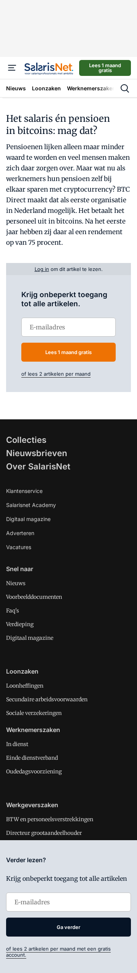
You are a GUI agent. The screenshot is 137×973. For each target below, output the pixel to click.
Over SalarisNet (38, 466)
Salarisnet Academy (31, 505)
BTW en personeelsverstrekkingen (49, 819)
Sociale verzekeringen (34, 713)
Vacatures (18, 547)
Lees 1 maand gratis (105, 67)
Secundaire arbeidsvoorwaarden (47, 699)
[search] (125, 88)
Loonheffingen (24, 685)
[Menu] (12, 68)
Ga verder (68, 927)
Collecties (26, 440)
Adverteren (20, 533)
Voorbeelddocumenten (34, 597)
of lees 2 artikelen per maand (56, 374)
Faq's (12, 610)
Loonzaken (22, 671)
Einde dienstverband (32, 757)
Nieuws (15, 583)
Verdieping (19, 624)
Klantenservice (24, 491)
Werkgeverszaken (32, 805)
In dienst (17, 744)
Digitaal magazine (28, 519)
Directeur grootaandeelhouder (44, 833)
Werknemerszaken (33, 730)
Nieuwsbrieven (36, 453)
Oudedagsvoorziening (34, 771)
